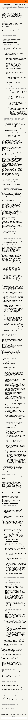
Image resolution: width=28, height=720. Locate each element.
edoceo (4, 231)
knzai (3, 244)
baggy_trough (10, 7)
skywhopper (8, 80)
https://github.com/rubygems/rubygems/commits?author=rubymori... (12, 413)
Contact (25, 714)
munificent (8, 561)
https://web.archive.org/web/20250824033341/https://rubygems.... (12, 408)
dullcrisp (5, 188)
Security (14, 714)
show (15, 2)
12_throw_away (11, 88)
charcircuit (6, 118)
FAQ (7, 714)
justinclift (7, 422)
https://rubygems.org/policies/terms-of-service (17, 59)
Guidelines (3, 714)
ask (12, 2)
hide (21, 7)
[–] (13, 11)
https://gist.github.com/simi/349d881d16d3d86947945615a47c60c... (13, 539)
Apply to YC (21, 714)
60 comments (5, 8)
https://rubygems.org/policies (13, 86)
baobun (4, 505)
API (11, 714)
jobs (18, 2)
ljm (2, 708)
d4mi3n (7, 620)
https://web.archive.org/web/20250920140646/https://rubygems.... (13, 407)
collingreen (9, 75)
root (12, 44)
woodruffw (4, 192)
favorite (26, 7)
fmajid (3, 334)
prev (22, 70)
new (3, 2)
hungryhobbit (4, 704)
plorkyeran (5, 179)
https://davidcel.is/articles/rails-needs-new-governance (15, 575)
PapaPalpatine (5, 296)
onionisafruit (8, 70)
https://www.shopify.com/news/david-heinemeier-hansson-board (15, 573)
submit (20, 2)
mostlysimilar (4, 210)
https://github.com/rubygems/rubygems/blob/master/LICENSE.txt (10, 42)
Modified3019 (4, 657)
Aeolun (3, 217)
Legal (17, 714)
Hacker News (5, 1)
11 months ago (16, 7)
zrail (6, 609)
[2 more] (12, 708)
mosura (6, 543)
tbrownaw (6, 238)
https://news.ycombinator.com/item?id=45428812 (9, 214)
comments (9, 2)
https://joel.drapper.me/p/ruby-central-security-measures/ (9, 213)
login (26, 1)
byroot (6, 51)
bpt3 (5, 44)
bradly (3, 669)
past (5, 2)
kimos (6, 582)
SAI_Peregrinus (9, 132)
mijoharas (5, 466)
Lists (9, 714)
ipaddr (3, 11)
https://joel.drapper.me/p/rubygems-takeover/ (9, 345)
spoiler (6, 123)
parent (12, 35)
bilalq (4, 35)
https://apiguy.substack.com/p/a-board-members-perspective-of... (11, 503)
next (11, 11)
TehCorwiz (8, 602)
